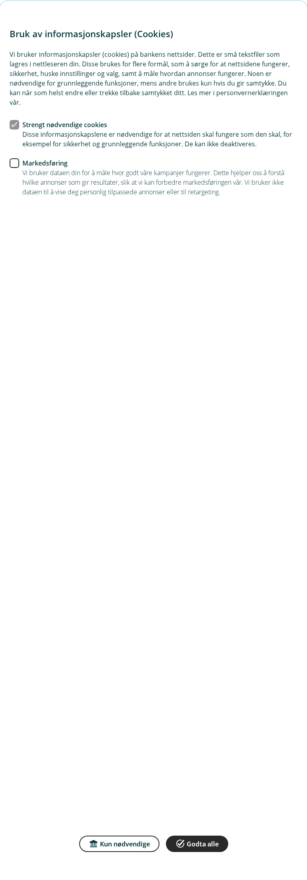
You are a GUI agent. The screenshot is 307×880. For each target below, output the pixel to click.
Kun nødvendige (125, 844)
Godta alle (203, 844)
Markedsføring (45, 163)
